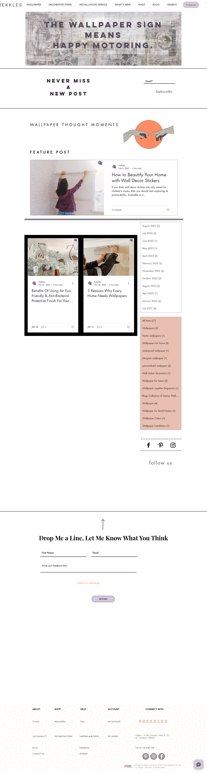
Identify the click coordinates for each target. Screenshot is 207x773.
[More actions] (74, 283)
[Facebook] (148, 445)
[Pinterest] (160, 445)
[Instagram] (173, 445)
